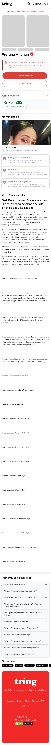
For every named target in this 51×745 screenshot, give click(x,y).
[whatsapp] (33, 696)
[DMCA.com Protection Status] (24, 723)
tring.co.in (29, 717)
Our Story (10, 701)
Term (27, 701)
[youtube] (29, 696)
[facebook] (22, 696)
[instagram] (18, 696)
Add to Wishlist (25, 75)
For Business (25, 83)
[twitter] (25, 696)
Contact (25, 706)
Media (20, 701)
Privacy (35, 701)
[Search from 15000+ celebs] (28, 3)
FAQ (43, 701)
